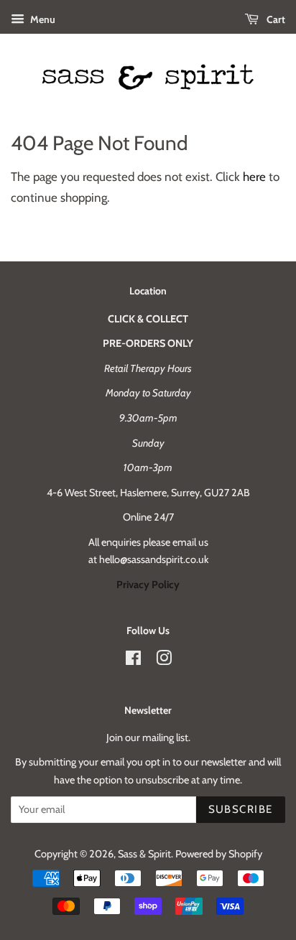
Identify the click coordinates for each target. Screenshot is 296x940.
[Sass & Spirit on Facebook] (133, 660)
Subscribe (241, 809)
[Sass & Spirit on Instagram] (164, 660)
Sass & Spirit (144, 853)
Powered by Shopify (218, 853)
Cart (274, 19)
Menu (41, 19)
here (254, 176)
